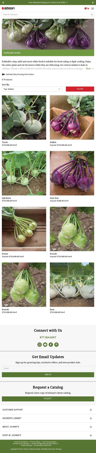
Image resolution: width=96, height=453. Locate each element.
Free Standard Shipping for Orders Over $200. (47, 3)
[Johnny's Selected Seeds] (8, 8)
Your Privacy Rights (49, 442)
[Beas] (72, 285)
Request (48, 399)
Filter (80, 89)
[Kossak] (72, 229)
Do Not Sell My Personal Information (44, 443)
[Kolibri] (72, 117)
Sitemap (58, 449)
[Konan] (24, 229)
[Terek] (24, 117)
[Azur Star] (72, 173)
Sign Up (48, 375)
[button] (3, 2)
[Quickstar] (24, 173)
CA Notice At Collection (21, 443)
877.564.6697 (48, 337)
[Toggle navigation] (91, 8)
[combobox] (48, 14)
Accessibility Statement (42, 445)
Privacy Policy (35, 442)
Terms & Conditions (21, 442)
